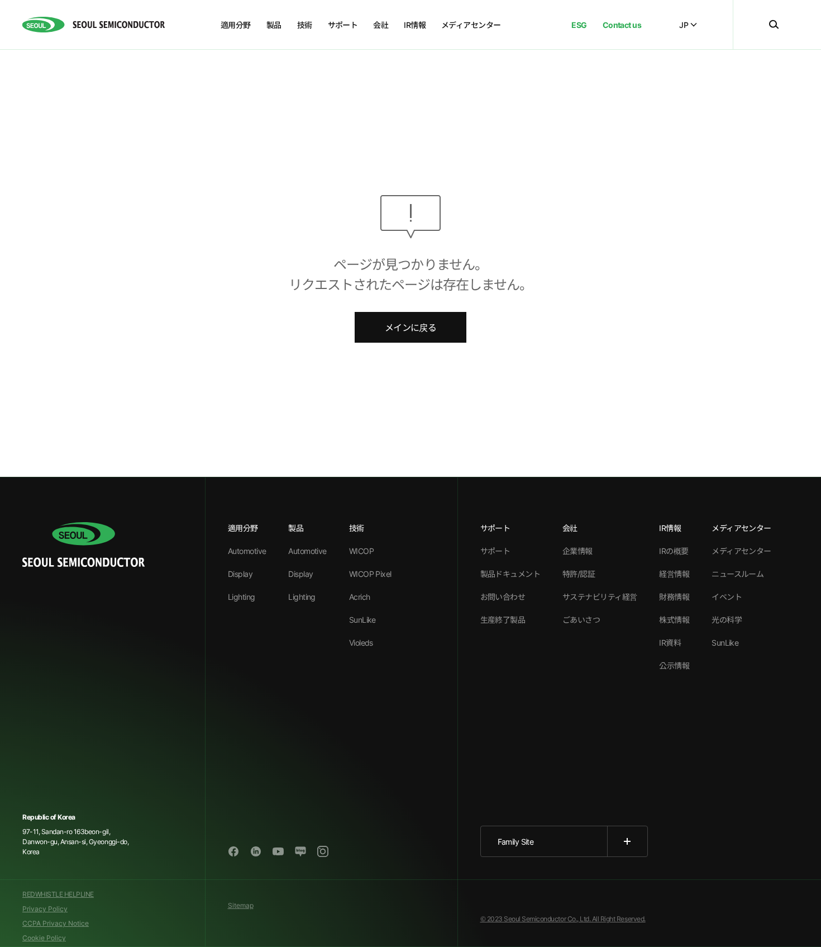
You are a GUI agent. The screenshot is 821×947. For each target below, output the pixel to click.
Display (240, 574)
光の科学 (727, 619)
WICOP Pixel (370, 574)
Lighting (241, 597)
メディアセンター (741, 551)
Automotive (247, 551)
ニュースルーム (737, 574)
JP (683, 25)
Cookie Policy (44, 938)
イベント (727, 597)
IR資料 (670, 642)
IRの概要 (673, 551)
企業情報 (577, 551)
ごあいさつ (581, 619)
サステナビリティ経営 (599, 597)
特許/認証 (578, 574)
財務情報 (674, 597)
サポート (495, 551)
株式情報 (674, 619)
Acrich (359, 597)
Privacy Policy (45, 909)
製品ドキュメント (510, 574)
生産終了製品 (503, 619)
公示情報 (674, 665)
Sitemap (241, 905)
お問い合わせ (503, 597)
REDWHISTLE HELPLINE (58, 894)
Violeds (361, 642)
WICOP (361, 551)
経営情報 (674, 574)
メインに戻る (410, 327)
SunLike (362, 619)
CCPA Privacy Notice (55, 923)
